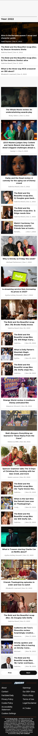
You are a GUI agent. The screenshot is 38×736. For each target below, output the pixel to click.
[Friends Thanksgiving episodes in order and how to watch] (19, 575)
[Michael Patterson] (13, 262)
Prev (10, 673)
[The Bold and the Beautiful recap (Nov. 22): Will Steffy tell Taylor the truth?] (19, 518)
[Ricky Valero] (13, 116)
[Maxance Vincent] (13, 406)
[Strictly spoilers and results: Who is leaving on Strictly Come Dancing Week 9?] (19, 647)
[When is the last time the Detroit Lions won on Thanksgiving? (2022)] (19, 503)
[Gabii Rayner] (6, 41)
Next (28, 673)
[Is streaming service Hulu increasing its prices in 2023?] (19, 281)
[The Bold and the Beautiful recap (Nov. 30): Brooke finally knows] (19, 314)
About (4, 688)
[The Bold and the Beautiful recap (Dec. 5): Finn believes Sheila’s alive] (19, 60)
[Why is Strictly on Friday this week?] (19, 250)
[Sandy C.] (13, 151)
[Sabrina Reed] (6, 52)
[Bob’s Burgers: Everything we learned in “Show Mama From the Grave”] (19, 427)
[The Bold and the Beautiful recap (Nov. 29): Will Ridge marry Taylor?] (19, 338)
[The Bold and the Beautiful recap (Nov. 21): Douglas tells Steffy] (19, 607)
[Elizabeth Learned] (8, 74)
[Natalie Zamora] (19, 232)
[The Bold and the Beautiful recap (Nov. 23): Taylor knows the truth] (19, 487)
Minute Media (14, 718)
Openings (27, 688)
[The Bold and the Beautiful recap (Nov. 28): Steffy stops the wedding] (19, 368)
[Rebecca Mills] (13, 442)
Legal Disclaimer (29, 703)
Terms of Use (28, 699)
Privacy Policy (7, 699)
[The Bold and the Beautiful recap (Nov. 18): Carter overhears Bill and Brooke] (19, 662)
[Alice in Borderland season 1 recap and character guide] (19, 33)
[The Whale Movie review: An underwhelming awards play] (19, 102)
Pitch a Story (28, 695)
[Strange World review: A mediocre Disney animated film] (19, 392)
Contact (5, 691)
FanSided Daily (8, 695)
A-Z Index (27, 708)
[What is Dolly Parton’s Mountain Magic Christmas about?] (19, 353)
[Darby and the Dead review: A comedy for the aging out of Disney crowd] (19, 172)
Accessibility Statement (7, 708)
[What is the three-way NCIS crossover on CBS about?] (19, 71)
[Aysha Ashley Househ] (13, 295)
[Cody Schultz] (19, 507)
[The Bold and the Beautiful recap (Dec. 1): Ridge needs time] (19, 212)
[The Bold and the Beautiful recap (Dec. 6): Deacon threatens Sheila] (19, 49)
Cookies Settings (9, 713)
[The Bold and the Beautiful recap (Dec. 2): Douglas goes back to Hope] (19, 197)
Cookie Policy (7, 703)
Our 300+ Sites (29, 691)
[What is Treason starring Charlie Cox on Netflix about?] (19, 542)
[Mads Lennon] (13, 477)
